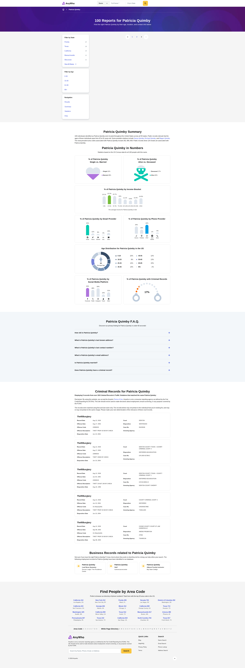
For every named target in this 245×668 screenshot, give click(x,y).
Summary (68, 106)
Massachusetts (70, 55)
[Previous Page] (127, 37)
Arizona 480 (166, 612)
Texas (67, 46)
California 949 (144, 606)
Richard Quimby (150, 138)
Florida (67, 42)
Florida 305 (122, 600)
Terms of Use (118, 399)
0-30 (66, 76)
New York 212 (100, 600)
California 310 (78, 600)
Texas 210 (100, 618)
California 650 (100, 612)
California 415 (78, 606)
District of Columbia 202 (166, 600)
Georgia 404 (100, 606)
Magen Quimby (164, 138)
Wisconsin (68, 60)
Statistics (68, 111)
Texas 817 (166, 618)
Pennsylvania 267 (78, 618)
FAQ (66, 116)
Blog (139, 640)
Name (101, 3)
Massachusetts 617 (144, 612)
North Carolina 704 (144, 618)
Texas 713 (166, 606)
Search (126, 651)
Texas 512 (122, 612)
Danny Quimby (139, 138)
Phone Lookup (162, 647)
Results (67, 102)
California (68, 51)
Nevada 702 (144, 600)
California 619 (122, 618)
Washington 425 (78, 612)
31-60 (66, 81)
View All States (69, 64)
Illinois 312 (122, 606)
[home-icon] (63, 9)
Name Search (162, 640)
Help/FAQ (141, 643)
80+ (66, 89)
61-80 (66, 85)
